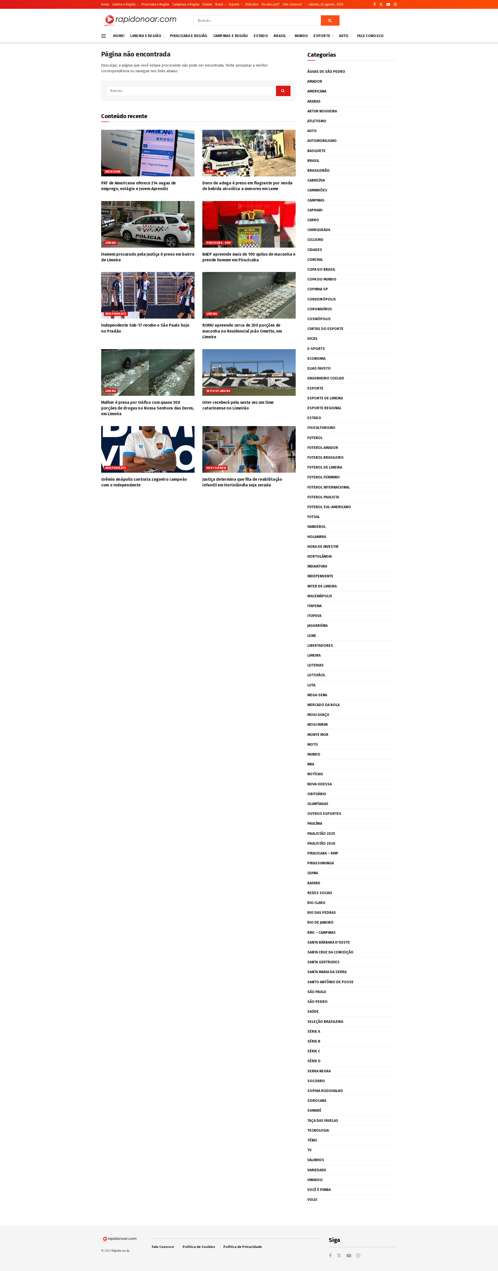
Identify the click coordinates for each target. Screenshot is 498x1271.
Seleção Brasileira (325, 1021)
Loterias (315, 665)
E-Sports (316, 349)
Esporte (234, 4)
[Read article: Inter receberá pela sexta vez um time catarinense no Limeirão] (249, 372)
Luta (311, 685)
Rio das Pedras (321, 912)
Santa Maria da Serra (327, 972)
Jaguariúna (317, 625)
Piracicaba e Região (155, 4)
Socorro (316, 1081)
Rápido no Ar (120, 1251)
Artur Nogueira (322, 111)
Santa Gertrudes (323, 962)
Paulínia (314, 823)
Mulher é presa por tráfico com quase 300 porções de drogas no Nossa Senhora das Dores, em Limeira (147, 408)
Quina (312, 873)
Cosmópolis (319, 319)
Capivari (314, 210)
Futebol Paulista (323, 497)
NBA (310, 764)
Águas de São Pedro (326, 71)
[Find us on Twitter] (381, 4)
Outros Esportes (324, 814)
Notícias (315, 774)
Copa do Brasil (321, 269)
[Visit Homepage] (140, 20)
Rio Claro (316, 903)
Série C (313, 1051)
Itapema (314, 606)
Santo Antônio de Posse (330, 982)
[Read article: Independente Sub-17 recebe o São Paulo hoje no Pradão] (148, 295)
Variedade (316, 1170)
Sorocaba (316, 1100)
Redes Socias (319, 893)
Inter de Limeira (218, 391)
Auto (344, 36)
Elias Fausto (319, 368)
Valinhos (315, 1160)
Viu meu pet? (270, 4)
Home (105, 4)
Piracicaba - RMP (218, 243)
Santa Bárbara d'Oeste (328, 942)
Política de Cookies (199, 1247)
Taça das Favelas (322, 1120)
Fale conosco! (292, 4)
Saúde (313, 1011)
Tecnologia (318, 1130)
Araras (314, 101)
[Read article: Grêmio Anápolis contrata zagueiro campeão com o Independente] (148, 449)
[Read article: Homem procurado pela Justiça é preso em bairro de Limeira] (148, 224)
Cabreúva (316, 180)
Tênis (312, 1140)
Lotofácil (316, 675)
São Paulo (316, 992)
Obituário (251, 4)
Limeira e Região (124, 4)
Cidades (314, 250)
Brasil (219, 4)
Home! (119, 36)
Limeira (110, 243)
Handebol (316, 527)
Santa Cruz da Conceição (330, 952)
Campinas (315, 200)
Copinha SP (317, 289)
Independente (115, 313)
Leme (209, 171)
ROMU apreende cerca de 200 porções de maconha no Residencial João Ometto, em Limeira (242, 331)
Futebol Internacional (328, 487)
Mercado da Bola (323, 705)
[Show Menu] (103, 36)
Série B (313, 1041)
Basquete (316, 151)
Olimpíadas (317, 804)
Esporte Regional (324, 408)
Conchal (315, 259)
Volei (312, 1199)
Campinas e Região (185, 4)
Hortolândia (216, 468)
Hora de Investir (322, 546)
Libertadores (320, 645)
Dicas (312, 338)
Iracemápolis (319, 596)
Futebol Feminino (323, 477)
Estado (207, 4)
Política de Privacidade (242, 1247)
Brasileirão (318, 170)
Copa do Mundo (321, 279)
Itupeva (314, 616)
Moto (312, 744)
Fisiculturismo (321, 428)
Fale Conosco (370, 36)
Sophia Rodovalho (325, 1091)
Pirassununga (320, 863)
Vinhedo (315, 1180)
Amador (314, 81)
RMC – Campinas (321, 932)
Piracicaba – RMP (322, 853)
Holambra (316, 537)
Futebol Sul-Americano (329, 507)
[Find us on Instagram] (395, 4)
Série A (313, 1031)
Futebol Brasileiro (325, 457)
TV (309, 1150)
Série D (314, 1061)
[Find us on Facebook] (375, 4)
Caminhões (317, 190)
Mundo (301, 36)
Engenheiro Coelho (325, 378)
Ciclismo (315, 240)
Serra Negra (319, 1071)
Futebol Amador (322, 448)
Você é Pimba (319, 1190)
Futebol (315, 438)
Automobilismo (322, 141)
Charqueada (318, 230)
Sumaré (314, 1110)
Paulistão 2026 (321, 843)
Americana (113, 171)
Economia (316, 358)
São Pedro (317, 1002)
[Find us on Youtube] (388, 4)
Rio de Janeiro (320, 922)
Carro (313, 220)
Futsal (313, 517)
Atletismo (316, 121)
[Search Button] (330, 20)
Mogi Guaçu (318, 715)
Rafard (313, 883)
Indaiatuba (317, 566)
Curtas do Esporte (325, 329)
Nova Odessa (319, 784)
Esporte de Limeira (325, 398)
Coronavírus (319, 309)
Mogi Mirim (317, 724)
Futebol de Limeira (324, 467)
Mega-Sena (317, 695)
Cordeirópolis (321, 299)
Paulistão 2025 (321, 833)
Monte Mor (317, 735)
